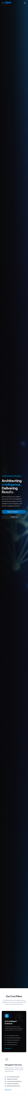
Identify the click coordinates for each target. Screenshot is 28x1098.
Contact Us (14, 517)
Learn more (8, 1048)
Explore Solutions (12, 512)
